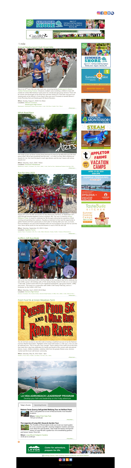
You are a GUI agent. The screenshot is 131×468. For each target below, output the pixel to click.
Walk (42, 166)
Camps (70, 16)
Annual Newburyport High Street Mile (35, 47)
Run (58, 106)
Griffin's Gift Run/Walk (28, 238)
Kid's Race (48, 106)
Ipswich (19, 231)
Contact (96, 16)
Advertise (89, 16)
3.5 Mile (54, 293)
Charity (51, 231)
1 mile (43, 106)
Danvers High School (32, 292)
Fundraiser (31, 166)
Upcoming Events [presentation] (40, 405)
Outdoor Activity (35, 293)
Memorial (47, 231)
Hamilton (20, 355)
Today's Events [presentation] (25, 405)
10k (72, 166)
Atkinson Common (31, 102)
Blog (81, 16)
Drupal (69, 465)
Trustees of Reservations (64, 231)
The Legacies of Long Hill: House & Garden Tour (40, 423)
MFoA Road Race (26, 112)
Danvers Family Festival (45, 293)
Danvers (20, 293)
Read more (72, 108)
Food (24, 355)
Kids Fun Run (51, 166)
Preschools (61, 16)
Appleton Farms (30, 230)
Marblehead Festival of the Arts (63, 166)
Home (39, 16)
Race (61, 106)
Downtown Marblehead (32, 164)
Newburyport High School (33, 104)
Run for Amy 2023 (26, 172)
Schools (53, 16)
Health (76, 16)
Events (46, 16)
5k (35, 166)
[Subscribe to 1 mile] (19, 442)
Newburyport (21, 106)
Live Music (36, 355)
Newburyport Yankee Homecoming (33, 106)
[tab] (25, 405)
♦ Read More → (70, 419)
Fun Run (43, 355)
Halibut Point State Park (43, 416)
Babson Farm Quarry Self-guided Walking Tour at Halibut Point (46, 409)
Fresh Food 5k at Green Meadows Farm (36, 300)
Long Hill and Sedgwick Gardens (37, 435)
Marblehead (21, 166)
